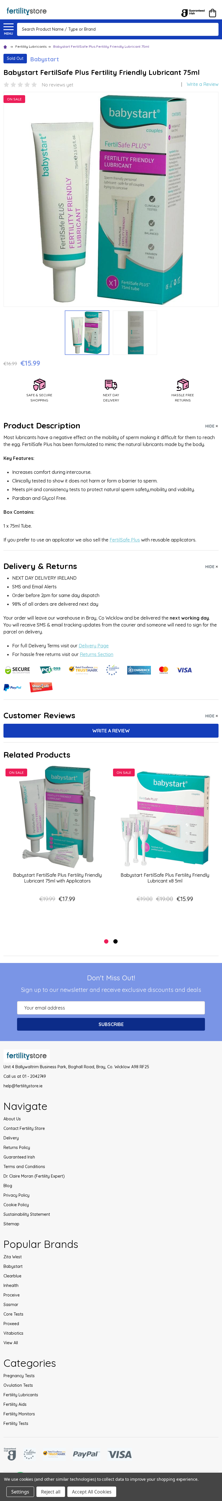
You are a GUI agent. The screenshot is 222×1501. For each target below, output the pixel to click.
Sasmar (10, 1304)
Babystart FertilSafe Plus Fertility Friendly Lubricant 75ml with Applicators (57, 878)
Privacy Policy (16, 1195)
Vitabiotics (13, 1333)
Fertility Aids (15, 1404)
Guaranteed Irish (19, 1157)
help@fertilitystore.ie (22, 1086)
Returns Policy (16, 1147)
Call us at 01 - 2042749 (24, 1076)
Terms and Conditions (24, 1166)
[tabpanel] (57, 849)
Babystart (13, 1266)
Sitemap (11, 1223)
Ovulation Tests (18, 1385)
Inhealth (10, 1285)
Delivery (11, 1138)
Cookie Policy (16, 1204)
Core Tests (13, 1314)
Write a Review (203, 84)
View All (10, 1342)
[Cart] (212, 13)
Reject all (50, 1492)
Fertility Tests (15, 1423)
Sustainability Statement (26, 1214)
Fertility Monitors (19, 1414)
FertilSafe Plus (125, 540)
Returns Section (96, 654)
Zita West (12, 1256)
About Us (12, 1118)
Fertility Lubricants (20, 1394)
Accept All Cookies (92, 1492)
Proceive (11, 1295)
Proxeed (11, 1323)
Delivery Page (94, 646)
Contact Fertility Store (24, 1128)
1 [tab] (106, 942)
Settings (20, 1492)
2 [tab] (116, 942)
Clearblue (12, 1276)
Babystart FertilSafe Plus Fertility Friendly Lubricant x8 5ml (165, 878)
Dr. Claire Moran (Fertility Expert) (34, 1176)
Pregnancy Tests (19, 1375)
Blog (7, 1185)
